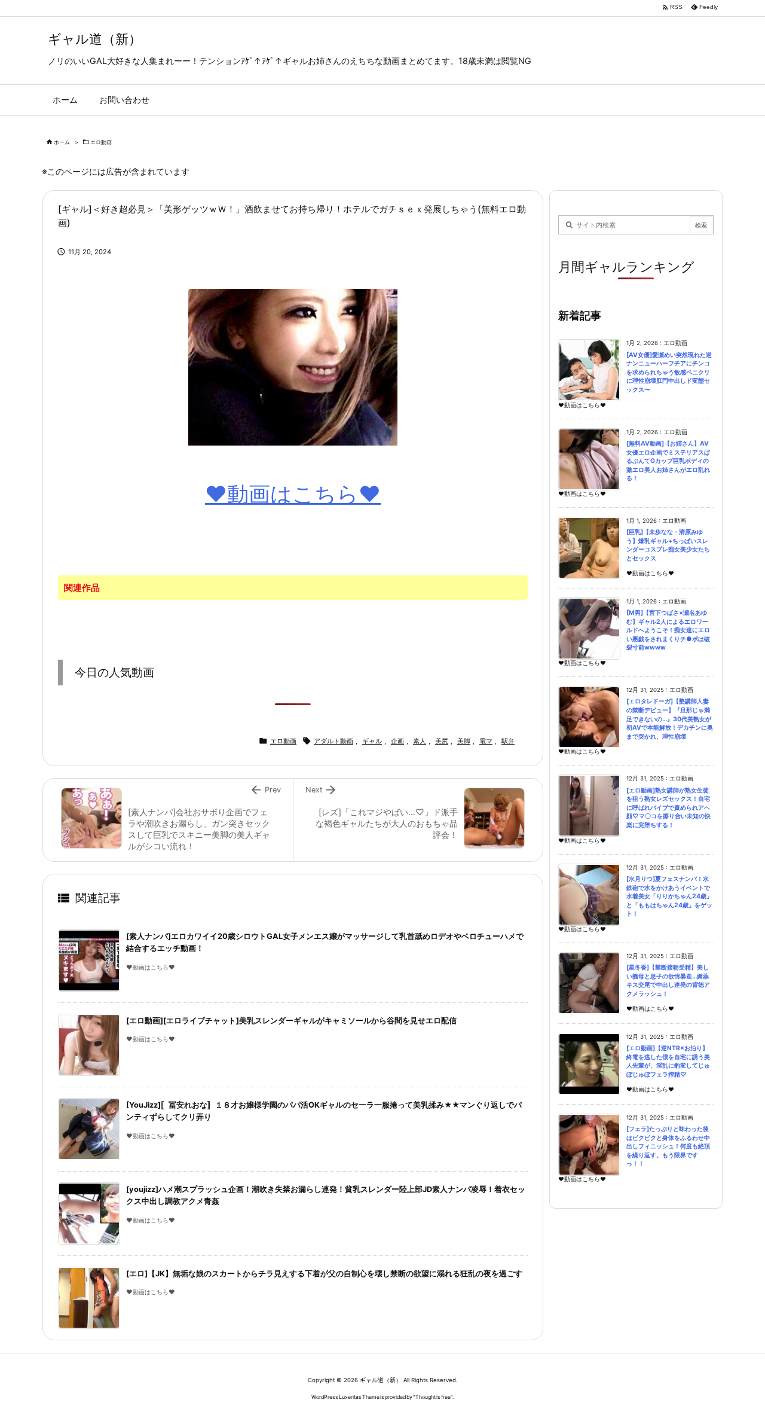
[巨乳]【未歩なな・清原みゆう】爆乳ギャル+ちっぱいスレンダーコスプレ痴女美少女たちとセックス (668, 545)
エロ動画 (101, 142)
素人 (419, 741)
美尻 (441, 741)
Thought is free (433, 1397)
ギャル (372, 741)
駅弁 (508, 741)
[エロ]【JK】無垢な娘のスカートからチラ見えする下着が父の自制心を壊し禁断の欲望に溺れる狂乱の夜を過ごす (324, 1273)
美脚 (463, 741)
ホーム (62, 142)
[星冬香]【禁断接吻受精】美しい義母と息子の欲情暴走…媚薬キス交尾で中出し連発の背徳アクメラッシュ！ (668, 980)
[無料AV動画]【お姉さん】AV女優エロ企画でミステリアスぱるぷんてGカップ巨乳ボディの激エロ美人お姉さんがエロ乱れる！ (668, 461)
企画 (397, 741)
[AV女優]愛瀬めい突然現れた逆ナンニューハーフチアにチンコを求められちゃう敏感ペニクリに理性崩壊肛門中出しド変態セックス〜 (669, 372)
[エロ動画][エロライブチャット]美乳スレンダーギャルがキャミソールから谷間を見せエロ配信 (291, 1020)
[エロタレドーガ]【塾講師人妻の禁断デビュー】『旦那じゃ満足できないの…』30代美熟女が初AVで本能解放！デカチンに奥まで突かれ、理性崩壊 (669, 718)
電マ (485, 741)
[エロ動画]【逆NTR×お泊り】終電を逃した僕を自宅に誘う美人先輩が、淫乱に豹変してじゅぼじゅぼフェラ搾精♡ (668, 1061)
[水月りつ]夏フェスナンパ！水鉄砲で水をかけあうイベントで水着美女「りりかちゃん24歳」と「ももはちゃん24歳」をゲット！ (669, 896)
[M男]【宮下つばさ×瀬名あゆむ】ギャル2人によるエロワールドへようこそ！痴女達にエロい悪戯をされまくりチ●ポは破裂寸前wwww (668, 630)
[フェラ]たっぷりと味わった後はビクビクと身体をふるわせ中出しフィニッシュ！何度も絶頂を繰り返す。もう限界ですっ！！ (668, 1146)
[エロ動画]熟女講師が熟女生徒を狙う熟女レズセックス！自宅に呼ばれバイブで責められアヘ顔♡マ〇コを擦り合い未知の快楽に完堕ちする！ (668, 807)
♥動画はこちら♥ (293, 494)
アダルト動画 (333, 741)
